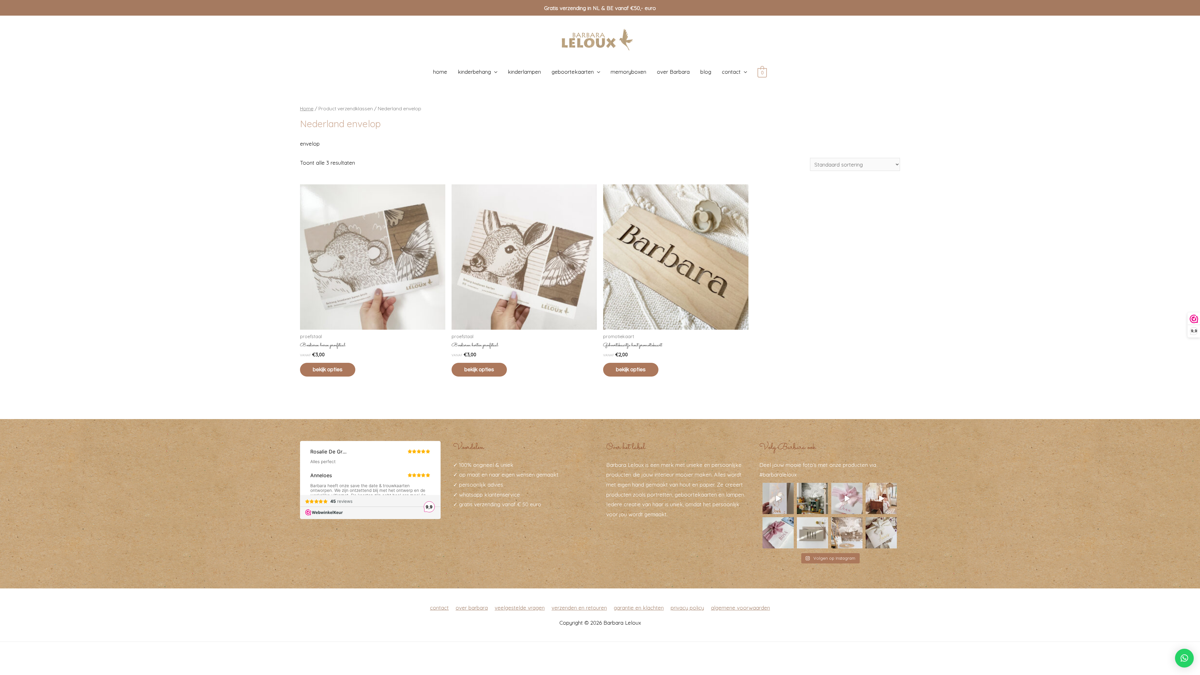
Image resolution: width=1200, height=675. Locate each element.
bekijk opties (327, 369)
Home (306, 108)
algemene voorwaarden (740, 607)
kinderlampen (524, 71)
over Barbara (673, 71)
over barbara (472, 607)
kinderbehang (474, 71)
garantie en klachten (639, 607)
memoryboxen (628, 71)
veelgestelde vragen (520, 607)
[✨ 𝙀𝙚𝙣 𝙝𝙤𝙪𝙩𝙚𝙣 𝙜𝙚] (812, 532)
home (440, 71)
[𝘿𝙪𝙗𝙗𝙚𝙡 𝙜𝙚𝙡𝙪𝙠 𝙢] (846, 498)
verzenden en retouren (579, 607)
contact (731, 71)
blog (705, 71)
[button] (1184, 658)
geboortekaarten (573, 71)
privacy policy (687, 607)
